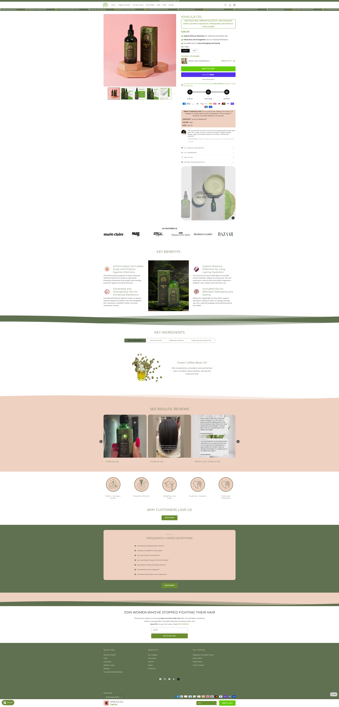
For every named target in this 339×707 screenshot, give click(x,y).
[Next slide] (238, 441)
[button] (225, 5)
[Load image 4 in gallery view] (153, 94)
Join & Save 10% (169, 636)
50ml (194, 50)
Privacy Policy (197, 662)
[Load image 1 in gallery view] (114, 94)
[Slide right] (174, 94)
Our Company (152, 655)
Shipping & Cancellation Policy (203, 655)
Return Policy (197, 658)
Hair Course (152, 658)
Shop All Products (110, 655)
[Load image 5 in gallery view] (166, 94)
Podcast (151, 662)
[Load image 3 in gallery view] (140, 94)
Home (106, 658)
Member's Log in (109, 665)
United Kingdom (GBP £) (113, 697)
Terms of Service (198, 665)
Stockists (107, 668)
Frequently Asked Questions (113, 672)
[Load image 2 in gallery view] (127, 94)
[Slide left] (105, 94)
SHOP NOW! (169, 517)
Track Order (108, 662)
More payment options (208, 79)
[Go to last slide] (101, 441)
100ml (185, 50)
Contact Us (152, 668)
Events (150, 665)
